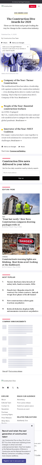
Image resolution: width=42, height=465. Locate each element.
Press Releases (6, 418)
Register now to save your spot (14, 461)
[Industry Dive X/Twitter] (13, 388)
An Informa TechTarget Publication (21, 2)
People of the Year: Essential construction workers (18, 107)
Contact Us (5, 406)
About (3, 400)
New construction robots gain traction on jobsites (20, 301)
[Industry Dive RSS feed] (18, 388)
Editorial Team (6, 403)
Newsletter (5, 409)
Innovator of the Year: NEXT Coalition (18, 130)
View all (4, 371)
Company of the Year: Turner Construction (19, 82)
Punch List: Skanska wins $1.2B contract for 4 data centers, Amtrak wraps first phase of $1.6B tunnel (22, 292)
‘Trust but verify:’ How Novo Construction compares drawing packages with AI (18, 222)
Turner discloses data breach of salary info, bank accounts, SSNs (21, 283)
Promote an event (23, 409)
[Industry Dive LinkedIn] (3, 388)
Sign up (32, 6)
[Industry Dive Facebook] (8, 388)
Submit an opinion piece (25, 406)
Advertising (21, 400)
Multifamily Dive (22, 421)
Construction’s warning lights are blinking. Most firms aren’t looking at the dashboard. (20, 262)
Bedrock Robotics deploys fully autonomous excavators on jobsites (22, 310)
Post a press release (15, 371)
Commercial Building (17, 151)
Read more (23, 97)
